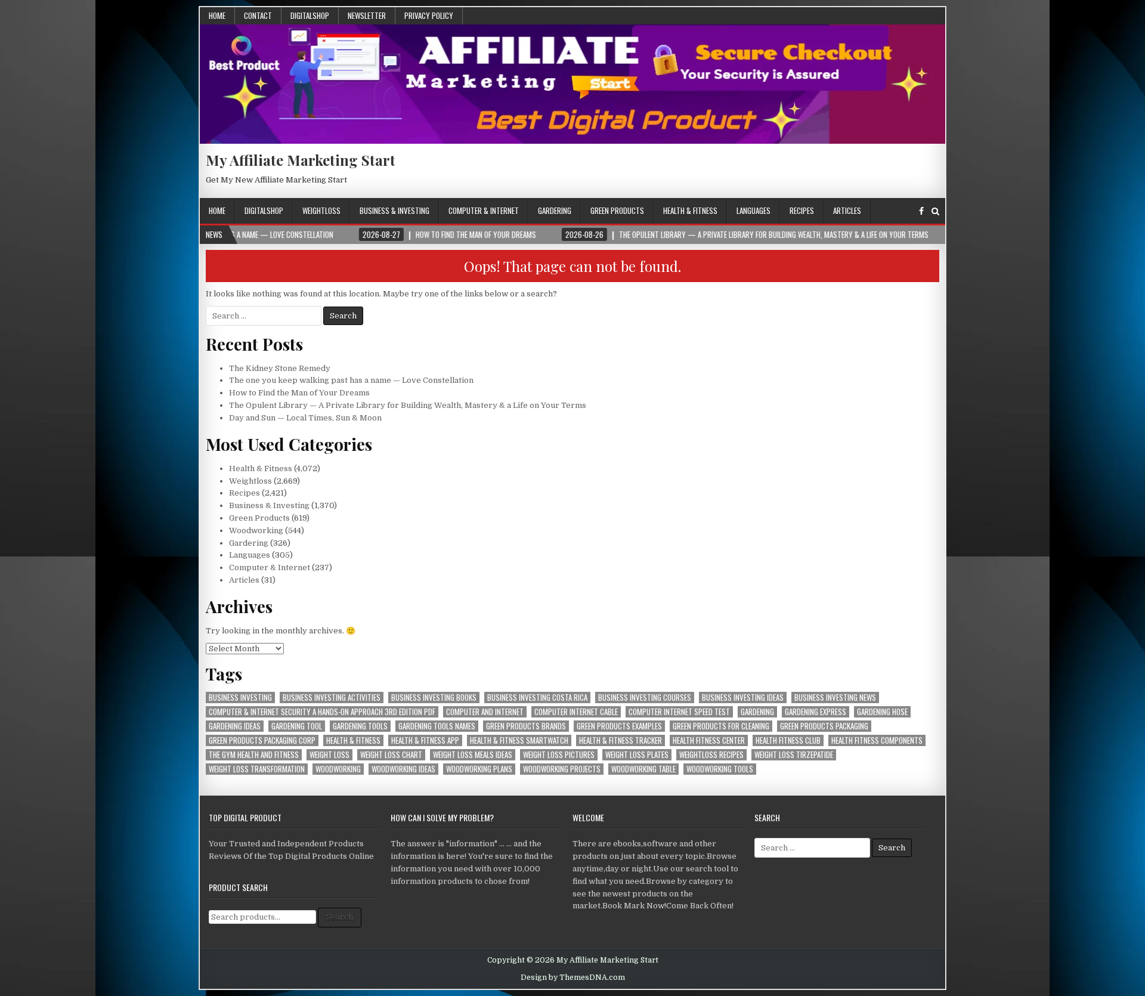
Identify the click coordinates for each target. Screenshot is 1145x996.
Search (339, 917)
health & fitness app (425, 740)
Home (217, 15)
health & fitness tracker (620, 740)
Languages (753, 210)
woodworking (338, 769)
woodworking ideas (403, 769)
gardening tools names (436, 726)
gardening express (815, 711)
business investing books (433, 697)
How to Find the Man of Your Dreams (299, 392)
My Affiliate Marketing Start (300, 159)
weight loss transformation (257, 769)
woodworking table (643, 769)
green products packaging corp (262, 740)
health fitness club (788, 740)
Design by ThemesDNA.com (573, 977)
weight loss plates (637, 754)
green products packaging (824, 726)
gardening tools (360, 726)
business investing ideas (743, 697)
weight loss (329, 754)
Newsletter (367, 15)
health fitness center (709, 740)
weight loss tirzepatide (793, 754)
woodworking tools (719, 769)
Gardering (554, 210)
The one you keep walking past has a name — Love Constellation (351, 380)
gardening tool (296, 726)
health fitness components (877, 740)
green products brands (526, 726)
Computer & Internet (483, 210)
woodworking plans (479, 769)
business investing (240, 697)
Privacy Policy (428, 15)
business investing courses (644, 697)
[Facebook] (921, 211)
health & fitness (353, 740)
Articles (847, 210)
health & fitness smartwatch (519, 740)
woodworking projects (562, 769)
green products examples (619, 726)
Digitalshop (309, 15)
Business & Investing (394, 210)
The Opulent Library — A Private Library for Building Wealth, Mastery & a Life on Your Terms (407, 405)
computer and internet (485, 711)
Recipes (802, 210)
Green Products (617, 210)
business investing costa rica (537, 697)
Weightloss (321, 210)
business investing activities (331, 697)
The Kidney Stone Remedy (279, 368)
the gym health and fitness (254, 754)
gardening (757, 711)
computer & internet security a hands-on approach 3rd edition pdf (322, 711)
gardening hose (882, 711)
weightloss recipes (711, 754)
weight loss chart (391, 754)
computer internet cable (576, 711)
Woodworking (256, 530)
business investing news (835, 697)
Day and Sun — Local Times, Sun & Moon (305, 417)
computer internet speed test (679, 711)
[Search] (935, 211)
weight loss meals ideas (472, 754)
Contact (258, 15)
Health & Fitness (690, 210)
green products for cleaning (721, 726)
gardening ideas (235, 726)
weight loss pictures (559, 754)
